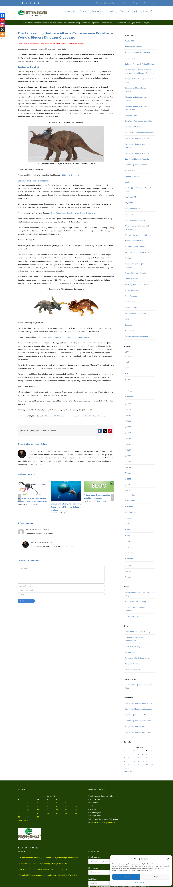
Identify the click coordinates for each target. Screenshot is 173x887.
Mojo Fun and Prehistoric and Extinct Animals (137, 227)
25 (143, 765)
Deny (155, 877)
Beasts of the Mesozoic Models (137, 52)
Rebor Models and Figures (135, 313)
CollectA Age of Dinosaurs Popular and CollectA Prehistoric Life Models (139, 71)
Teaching (128, 325)
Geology (128, 182)
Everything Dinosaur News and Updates (137, 145)
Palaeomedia (130, 652)
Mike (21, 416)
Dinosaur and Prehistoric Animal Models (138, 98)
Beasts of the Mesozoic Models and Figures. (71, 337)
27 (152, 765)
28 (125, 768)
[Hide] (1, 39)
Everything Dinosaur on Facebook (138, 703)
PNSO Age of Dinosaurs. (70, 175)
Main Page (93, 416)
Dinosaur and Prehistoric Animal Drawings (138, 89)
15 (129, 761)
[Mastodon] (33, 847)
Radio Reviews (131, 308)
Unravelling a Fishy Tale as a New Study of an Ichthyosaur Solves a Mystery (66, 507)
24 (139, 765)
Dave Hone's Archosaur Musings (138, 631)
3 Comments (101, 501)
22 (129, 765)
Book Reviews (130, 58)
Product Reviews (131, 302)
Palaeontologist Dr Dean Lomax (137, 658)
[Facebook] (2, 15)
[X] (2, 29)
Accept (126, 877)
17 (138, 761)
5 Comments (35, 504)
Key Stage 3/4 (130, 203)
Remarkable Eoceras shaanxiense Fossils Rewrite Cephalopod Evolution (48, 875)
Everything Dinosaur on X (135, 726)
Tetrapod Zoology (132, 664)
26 (147, 765)
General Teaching (132, 176)
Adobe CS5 (129, 41)
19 (147, 761)
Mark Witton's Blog (132, 646)
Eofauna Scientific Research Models (139, 133)
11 (142, 758)
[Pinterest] (2, 20)
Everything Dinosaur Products (137, 159)
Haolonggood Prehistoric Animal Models (138, 189)
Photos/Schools (131, 279)
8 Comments (68, 513)
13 (152, 758)
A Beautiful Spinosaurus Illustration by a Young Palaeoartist (43, 863)
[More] (2, 34)
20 (152, 761)
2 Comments (102, 416)
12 (147, 758)
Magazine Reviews (132, 209)
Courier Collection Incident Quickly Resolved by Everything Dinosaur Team (48, 858)
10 (138, 758)
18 (143, 761)
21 (124, 765)
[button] (168, 859)
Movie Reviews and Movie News (138, 235)
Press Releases (131, 296)
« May (126, 772)
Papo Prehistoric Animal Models (138, 252)
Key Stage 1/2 (130, 197)
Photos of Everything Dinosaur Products (137, 265)
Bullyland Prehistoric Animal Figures (139, 64)
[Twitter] (22, 847)
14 (124, 761)
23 (134, 765)
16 (134, 761)
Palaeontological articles (135, 246)
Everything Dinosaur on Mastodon (138, 715)
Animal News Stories (133, 47)
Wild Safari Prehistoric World (136, 336)
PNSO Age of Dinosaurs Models (137, 284)
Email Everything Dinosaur (104, 822)
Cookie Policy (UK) (132, 616)
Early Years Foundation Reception (138, 121)
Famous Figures (131, 170)
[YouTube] (29, 847)
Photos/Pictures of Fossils (135, 273)
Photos (128, 258)
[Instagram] (2, 25)
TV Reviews (129, 331)
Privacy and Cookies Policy (135, 601)
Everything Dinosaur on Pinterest (138, 721)
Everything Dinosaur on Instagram (138, 709)
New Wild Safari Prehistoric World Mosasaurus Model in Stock (43, 869)
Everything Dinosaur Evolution (137, 138)
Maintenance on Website (135, 220)
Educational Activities (134, 127)
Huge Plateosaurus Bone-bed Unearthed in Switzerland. (73, 213)
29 (129, 768)
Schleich (128, 319)
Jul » (132, 772)
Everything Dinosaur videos (136, 165)
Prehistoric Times (132, 290)
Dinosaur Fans (83, 416)
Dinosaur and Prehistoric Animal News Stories (61, 416)
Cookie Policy (139, 882)
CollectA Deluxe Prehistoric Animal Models (139, 80)
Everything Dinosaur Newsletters (138, 153)
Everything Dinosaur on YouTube (138, 732)
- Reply (47, 529)
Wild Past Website (132, 670)
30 (134, 768)
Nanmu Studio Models (134, 241)
